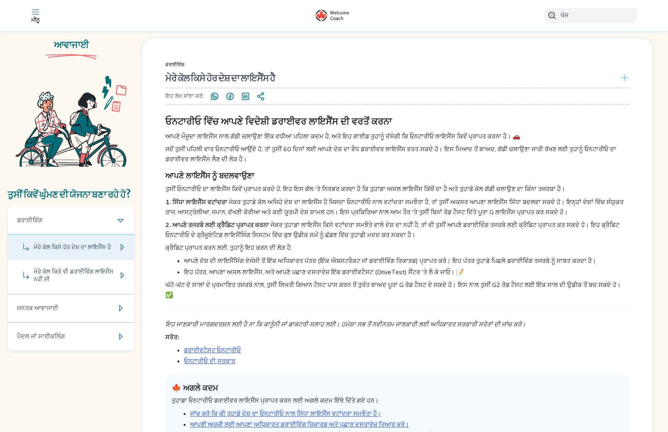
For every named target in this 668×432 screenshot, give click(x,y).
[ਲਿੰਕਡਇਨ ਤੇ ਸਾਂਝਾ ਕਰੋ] (245, 96)
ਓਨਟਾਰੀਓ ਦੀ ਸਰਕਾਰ (209, 361)
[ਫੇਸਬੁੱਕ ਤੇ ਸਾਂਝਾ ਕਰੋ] (230, 96)
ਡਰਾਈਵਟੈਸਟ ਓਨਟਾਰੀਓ (212, 350)
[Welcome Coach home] (334, 15)
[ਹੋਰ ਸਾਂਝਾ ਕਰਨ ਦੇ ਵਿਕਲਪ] (261, 96)
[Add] (623, 77)
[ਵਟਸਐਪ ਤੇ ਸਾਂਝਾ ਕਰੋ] (214, 96)
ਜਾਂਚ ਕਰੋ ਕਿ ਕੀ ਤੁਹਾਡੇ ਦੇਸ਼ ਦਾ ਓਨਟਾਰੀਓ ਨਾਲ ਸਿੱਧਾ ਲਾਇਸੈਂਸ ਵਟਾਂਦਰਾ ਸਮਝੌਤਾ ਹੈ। (285, 414)
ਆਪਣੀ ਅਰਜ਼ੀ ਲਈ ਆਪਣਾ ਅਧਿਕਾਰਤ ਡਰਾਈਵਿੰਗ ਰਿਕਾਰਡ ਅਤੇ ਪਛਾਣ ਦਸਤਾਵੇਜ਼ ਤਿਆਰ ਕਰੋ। (299, 424)
